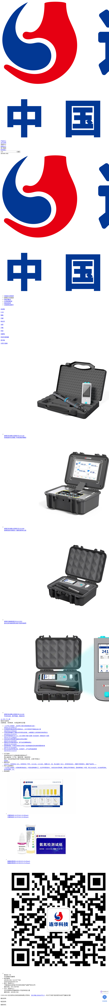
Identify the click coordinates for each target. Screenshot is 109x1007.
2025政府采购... (102, 767)
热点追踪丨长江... (59, 764)
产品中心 (3, 141)
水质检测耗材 (8, 301)
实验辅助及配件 (9, 305)
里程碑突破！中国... (82, 767)
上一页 (3, 719)
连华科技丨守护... (26, 764)
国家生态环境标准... (70, 767)
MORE (6, 760)
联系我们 (3, 150)
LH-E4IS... (34, 764)
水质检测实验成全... (22, 767)
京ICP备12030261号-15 (38, 995)
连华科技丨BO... (15, 764)
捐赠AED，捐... (49, 764)
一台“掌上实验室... (9, 767)
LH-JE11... (7, 764)
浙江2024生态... (92, 767)
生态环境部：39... (9, 769)
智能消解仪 (7, 299)
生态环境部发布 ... (45, 767)
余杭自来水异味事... (57, 767)
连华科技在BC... (70, 764)
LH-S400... (41, 764)
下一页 (8, 719)
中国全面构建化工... (34, 767)
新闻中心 (3, 146)
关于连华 (3, 142)
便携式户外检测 (9, 297)
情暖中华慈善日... (80, 764)
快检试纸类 (7, 303)
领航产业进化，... (91, 764)
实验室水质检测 (9, 296)
